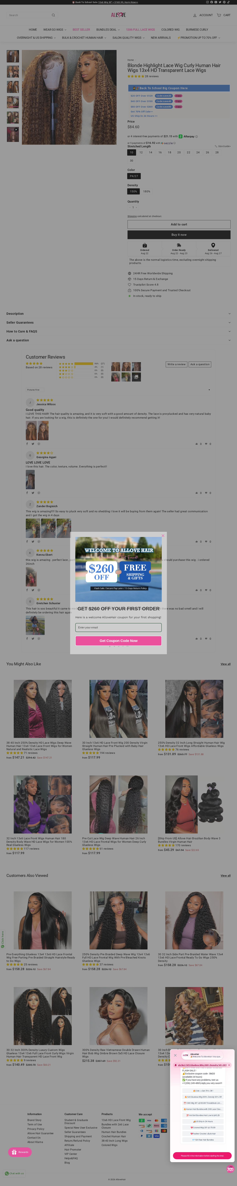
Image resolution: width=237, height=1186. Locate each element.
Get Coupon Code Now (119, 641)
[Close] (163, 536)
